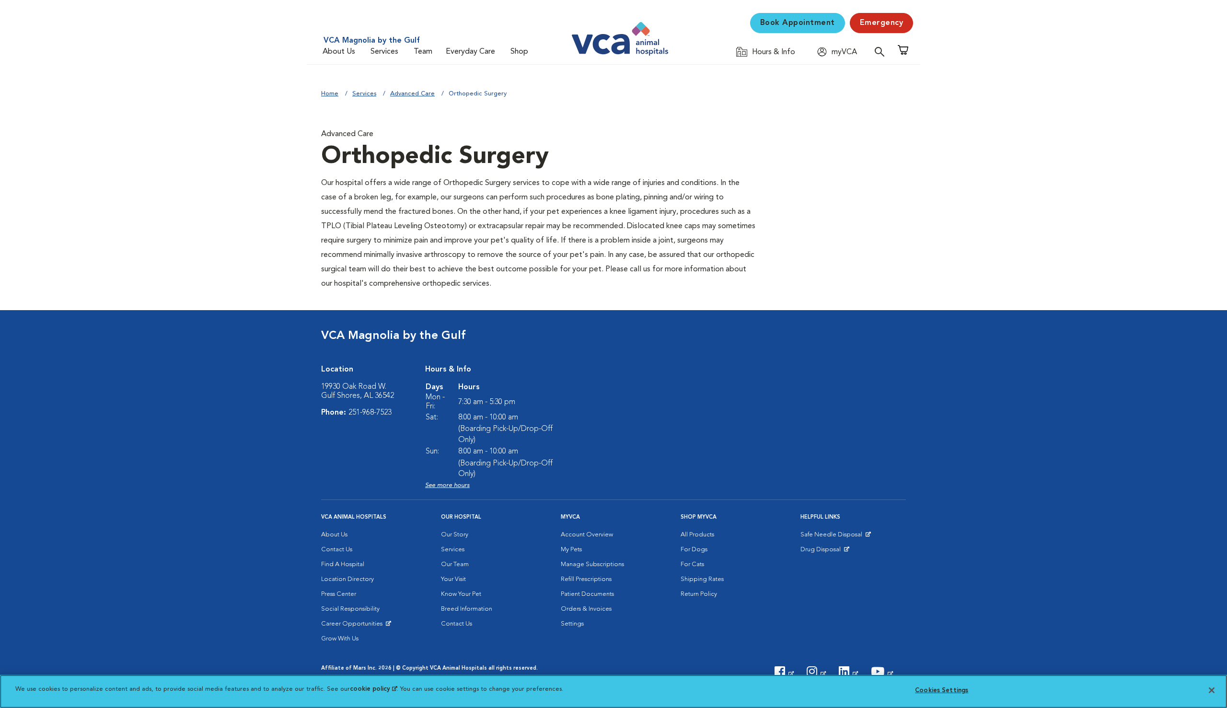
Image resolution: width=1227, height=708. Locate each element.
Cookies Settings (941, 690)
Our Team (455, 564)
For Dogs (694, 549)
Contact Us (336, 549)
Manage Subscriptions (592, 564)
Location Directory (347, 579)
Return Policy (699, 594)
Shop (519, 52)
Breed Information (466, 609)
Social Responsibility (350, 609)
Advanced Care (412, 94)
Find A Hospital (342, 564)
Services (384, 52)
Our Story (454, 535)
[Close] (1211, 690)
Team (423, 52)
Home (329, 94)
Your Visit (453, 579)
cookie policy (373, 689)
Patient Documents (587, 594)
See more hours (447, 485)
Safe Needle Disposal (832, 537)
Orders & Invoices (586, 609)
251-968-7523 (370, 413)
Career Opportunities (353, 626)
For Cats (692, 564)
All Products (697, 535)
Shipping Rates (702, 579)
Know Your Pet (461, 594)
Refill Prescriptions (586, 579)
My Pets (571, 549)
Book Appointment (797, 23)
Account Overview (587, 535)
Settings (572, 624)
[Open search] (881, 51)
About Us (339, 52)
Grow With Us (340, 639)
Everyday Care (470, 52)
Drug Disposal (824, 551)
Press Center (338, 594)
